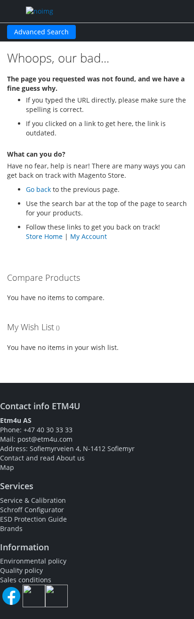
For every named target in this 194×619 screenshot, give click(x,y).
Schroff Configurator (32, 509)
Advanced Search (41, 31)
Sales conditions (25, 579)
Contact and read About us (42, 457)
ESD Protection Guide (33, 519)
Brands (11, 528)
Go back (38, 189)
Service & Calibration (33, 500)
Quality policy (21, 570)
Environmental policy (33, 560)
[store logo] (71, 11)
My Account (88, 236)
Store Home (44, 236)
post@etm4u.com (45, 439)
